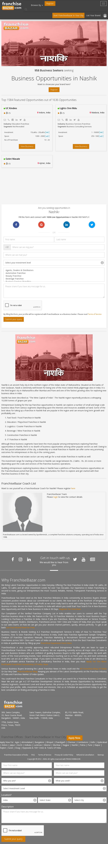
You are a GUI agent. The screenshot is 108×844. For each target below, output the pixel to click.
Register (50, 3)
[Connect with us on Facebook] (13, 559)
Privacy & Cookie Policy (64, 755)
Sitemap (100, 755)
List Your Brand (93, 15)
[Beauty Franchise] (54, 275)
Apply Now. (74, 737)
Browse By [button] (36, 5)
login (55, 497)
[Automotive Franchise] (54, 273)
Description (7, 806)
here (73, 488)
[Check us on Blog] (92, 559)
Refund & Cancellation (85, 755)
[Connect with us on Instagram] (20, 559)
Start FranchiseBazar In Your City (68, 15)
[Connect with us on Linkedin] (29, 559)
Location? (6, 794)
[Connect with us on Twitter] (75, 559)
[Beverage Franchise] (54, 278)
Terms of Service (95, 314)
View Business (27, 146)
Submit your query (13, 319)
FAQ (33, 755)
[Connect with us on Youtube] (83, 559)
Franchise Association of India (16, 755)
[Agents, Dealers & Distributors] (54, 270)
